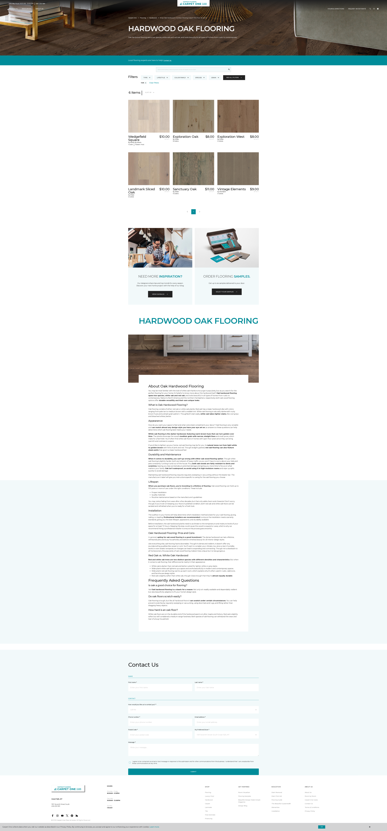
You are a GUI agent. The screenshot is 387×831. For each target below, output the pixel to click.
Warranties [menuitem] (275, 807)
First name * (132, 682)
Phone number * (134, 717)
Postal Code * (133, 729)
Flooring (143, 18)
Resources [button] (26, 9)
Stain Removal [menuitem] (277, 792)
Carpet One (132, 18)
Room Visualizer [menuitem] (244, 792)
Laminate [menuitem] (208, 807)
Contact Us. (167, 60)
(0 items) (378, 8)
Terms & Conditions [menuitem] (312, 807)
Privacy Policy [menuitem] (310, 811)
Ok (322, 827)
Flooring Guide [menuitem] (277, 800)
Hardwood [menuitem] (209, 800)
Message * (131, 742)
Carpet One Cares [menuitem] (311, 800)
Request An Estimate (357, 9)
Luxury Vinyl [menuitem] (209, 796)
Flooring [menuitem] (208, 792)
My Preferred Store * (202, 729)
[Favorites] (374, 9)
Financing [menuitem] (208, 818)
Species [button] (198, 78)
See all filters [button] (232, 77)
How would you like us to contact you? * (142, 704)
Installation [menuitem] (276, 811)
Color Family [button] (180, 78)
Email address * (200, 717)
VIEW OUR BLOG (158, 294)
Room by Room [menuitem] (310, 796)
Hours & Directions (336, 9)
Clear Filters (154, 83)
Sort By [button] (148, 92)
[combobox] (191, 69)
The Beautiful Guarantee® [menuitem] (281, 804)
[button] (370, 9)
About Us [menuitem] (308, 792)
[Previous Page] (187, 211)
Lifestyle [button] (161, 78)
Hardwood (153, 18)
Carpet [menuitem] (207, 804)
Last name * (199, 682)
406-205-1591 (40, 4)
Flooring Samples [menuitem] (244, 796)
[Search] (229, 69)
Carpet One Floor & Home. (66, 820)
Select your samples (225, 292)
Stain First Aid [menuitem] (277, 796)
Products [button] (13, 9)
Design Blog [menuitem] (242, 806)
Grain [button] (213, 78)
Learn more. (154, 827)
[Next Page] (199, 211)
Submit (193, 772)
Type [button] (145, 78)
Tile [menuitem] (206, 811)
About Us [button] (39, 9)
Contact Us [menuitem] (309, 804)
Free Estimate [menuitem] (210, 815)
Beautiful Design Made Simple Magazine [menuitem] (249, 801)
